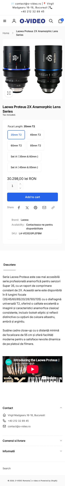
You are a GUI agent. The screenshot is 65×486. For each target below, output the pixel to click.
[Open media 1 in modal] (32, 69)
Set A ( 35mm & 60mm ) (24, 156)
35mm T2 (16, 134)
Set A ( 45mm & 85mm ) (24, 167)
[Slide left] (6, 69)
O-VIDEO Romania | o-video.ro (27, 481)
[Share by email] (44, 207)
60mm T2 (16, 145)
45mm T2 (35, 134)
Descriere (9, 264)
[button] (4, 21)
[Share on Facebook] (19, 207)
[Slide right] (58, 69)
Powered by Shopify (49, 481)
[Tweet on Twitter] (27, 207)
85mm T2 (35, 145)
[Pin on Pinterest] (35, 207)
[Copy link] (53, 207)
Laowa (24, 219)
